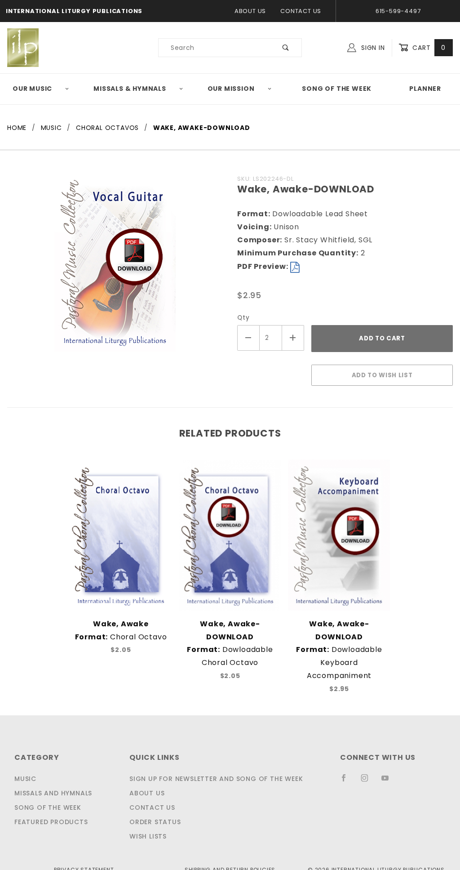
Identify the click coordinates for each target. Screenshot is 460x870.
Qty (243, 317)
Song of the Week (337, 88)
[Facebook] (347, 781)
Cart (428, 47)
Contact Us (300, 11)
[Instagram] (368, 781)
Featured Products (51, 821)
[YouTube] (389, 781)
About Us (250, 11)
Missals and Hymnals (53, 793)
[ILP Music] (23, 47)
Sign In (372, 47)
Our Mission (231, 88)
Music (25, 778)
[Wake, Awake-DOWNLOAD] (115, 266)
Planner (425, 88)
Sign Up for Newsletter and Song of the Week (216, 778)
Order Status (155, 821)
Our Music (32, 88)
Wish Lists (148, 836)
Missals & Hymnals (129, 88)
